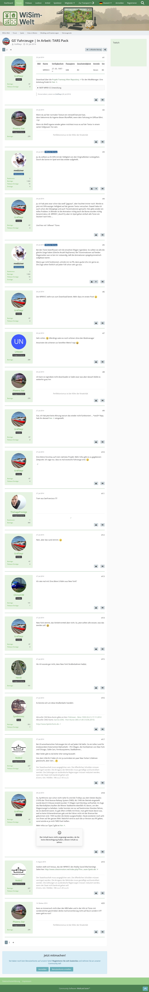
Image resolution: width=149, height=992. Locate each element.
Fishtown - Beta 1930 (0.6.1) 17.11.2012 (85, 717)
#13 (103, 576)
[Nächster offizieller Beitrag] (96, 188)
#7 (103, 333)
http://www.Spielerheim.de (47, 724)
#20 (103, 903)
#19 (103, 862)
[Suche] (143, 3)
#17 (103, 739)
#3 (103, 152)
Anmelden (120, 3)
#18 (103, 793)
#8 (103, 372)
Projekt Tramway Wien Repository (65, 79)
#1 (103, 57)
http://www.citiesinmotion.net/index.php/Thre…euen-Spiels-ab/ (70, 869)
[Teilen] (105, 49)
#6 (103, 292)
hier (53, 82)
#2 (103, 110)
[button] (106, 3)
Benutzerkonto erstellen (61, 969)
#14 (103, 618)
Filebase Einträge (12, 87)
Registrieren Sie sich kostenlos (65, 961)
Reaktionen (10, 178)
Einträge (10, 186)
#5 (103, 245)
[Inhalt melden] (96, 99)
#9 (103, 410)
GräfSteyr (18, 44)
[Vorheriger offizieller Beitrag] (96, 281)
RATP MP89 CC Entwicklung (50, 87)
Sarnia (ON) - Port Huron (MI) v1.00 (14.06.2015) (74, 719)
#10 (103, 452)
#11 (103, 493)
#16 (103, 698)
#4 (103, 199)
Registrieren (132, 3)
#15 (103, 659)
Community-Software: (74, 988)
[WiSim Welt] (74, 18)
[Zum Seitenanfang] (145, 989)
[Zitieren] (102, 99)
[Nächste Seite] (11, 49)
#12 (103, 535)
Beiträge (10, 84)
